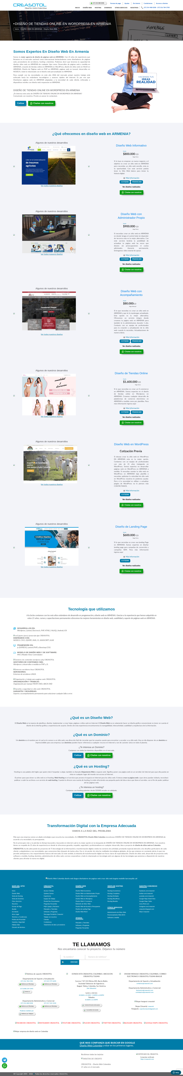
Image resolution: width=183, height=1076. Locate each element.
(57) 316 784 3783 (163, 7)
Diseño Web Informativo (131, 145)
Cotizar (20, 103)
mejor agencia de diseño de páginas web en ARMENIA (42, 57)
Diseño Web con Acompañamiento (86, 896)
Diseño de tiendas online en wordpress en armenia (63, 24)
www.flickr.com (144, 904)
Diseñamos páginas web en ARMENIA (28, 80)
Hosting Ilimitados (113, 896)
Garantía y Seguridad (18, 922)
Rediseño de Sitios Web (83, 904)
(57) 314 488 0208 (98, 3)
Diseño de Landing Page (131, 526)
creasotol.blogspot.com (146, 909)
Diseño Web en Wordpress (84, 898)
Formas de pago (115, 3)
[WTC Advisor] (51, 233)
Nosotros (15, 904)
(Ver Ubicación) (91, 988)
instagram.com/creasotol (147, 906)
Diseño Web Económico (83, 891)
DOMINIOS (108, 8)
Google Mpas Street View (147, 898)
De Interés (15, 912)
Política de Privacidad (18, 919)
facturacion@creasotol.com (144, 990)
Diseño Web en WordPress (131, 444)
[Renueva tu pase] (51, 546)
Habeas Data (16, 925)
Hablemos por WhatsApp (27, 984)
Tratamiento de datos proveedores (54, 925)
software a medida (20, 856)
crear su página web (130, 778)
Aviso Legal (15, 914)
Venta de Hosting (17, 896)
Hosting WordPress (113, 898)
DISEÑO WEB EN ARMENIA (31, 29)
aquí (134, 404)
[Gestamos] (51, 312)
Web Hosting (59, 778)
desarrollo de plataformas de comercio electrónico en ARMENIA (131, 399)
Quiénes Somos (49, 893)
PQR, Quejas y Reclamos (51, 906)
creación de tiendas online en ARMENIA (37, 67)
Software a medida (113, 917)
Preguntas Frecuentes (50, 904)
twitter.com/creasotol (146, 893)
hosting (31, 856)
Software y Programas (50, 912)
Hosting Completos (113, 893)
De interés (136, 3)
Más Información (132, 178)
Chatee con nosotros (43, 103)
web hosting (52, 780)
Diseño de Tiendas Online (131, 373)
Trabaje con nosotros (50, 917)
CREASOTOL (82, 837)
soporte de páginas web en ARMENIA (139, 618)
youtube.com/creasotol (146, 896)
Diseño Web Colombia (96, 837)
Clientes (46, 919)
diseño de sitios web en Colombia (147, 845)
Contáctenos (148, 3)
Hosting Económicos (113, 891)
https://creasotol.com (147, 1059)
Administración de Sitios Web (116, 912)
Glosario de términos (18, 927)
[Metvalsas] (51, 464)
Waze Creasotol (144, 912)
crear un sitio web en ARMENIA (136, 164)
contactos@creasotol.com (144, 983)
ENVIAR (74, 962)
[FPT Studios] (51, 165)
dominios (67, 743)
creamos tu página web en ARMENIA (129, 320)
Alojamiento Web (88, 772)
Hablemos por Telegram (27, 1013)
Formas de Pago (17, 906)
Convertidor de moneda (92, 1010)
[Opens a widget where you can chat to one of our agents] (176, 1072)
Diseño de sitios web (137, 854)
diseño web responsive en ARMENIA (46, 82)
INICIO (77, 8)
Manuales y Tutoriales (50, 909)
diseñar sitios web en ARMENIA (25, 64)
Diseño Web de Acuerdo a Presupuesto (88, 906)
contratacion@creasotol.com (144, 992)
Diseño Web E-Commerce (84, 901)
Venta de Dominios (18, 898)
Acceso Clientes (49, 891)
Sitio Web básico (129, 171)
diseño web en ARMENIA (107, 134)
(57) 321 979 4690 (50, 981)
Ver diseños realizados (131, 187)
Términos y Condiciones (19, 917)
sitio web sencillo (135, 166)
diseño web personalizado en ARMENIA (57, 72)
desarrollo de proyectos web (156, 854)
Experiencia (47, 896)
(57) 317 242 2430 (50, 1003)
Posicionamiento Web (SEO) (116, 915)
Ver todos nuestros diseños (52, 186)
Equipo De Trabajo (49, 898)
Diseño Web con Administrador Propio (88, 893)
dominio (22, 740)
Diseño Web (21, 723)
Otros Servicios (17, 901)
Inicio (17, 29)
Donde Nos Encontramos (51, 901)
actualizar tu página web (124, 243)
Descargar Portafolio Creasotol (53, 914)
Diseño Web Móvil (81, 912)
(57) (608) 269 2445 (26, 988)
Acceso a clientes (162, 3)
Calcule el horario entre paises (92, 1005)
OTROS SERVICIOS (121, 8)
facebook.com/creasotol (147, 891)
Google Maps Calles (145, 901)
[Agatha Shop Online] (51, 393)
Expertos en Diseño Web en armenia (57, 52)
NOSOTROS (134, 8)
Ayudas (126, 3)
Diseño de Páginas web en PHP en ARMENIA (40, 69)
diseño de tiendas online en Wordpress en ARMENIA (131, 394)
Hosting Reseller (112, 901)
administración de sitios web (53, 856)
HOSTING (98, 8)
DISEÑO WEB (87, 8)
